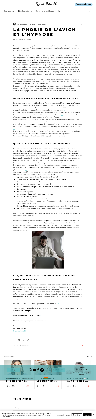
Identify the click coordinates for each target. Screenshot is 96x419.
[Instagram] (30, 370)
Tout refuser (76, 415)
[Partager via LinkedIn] (23, 340)
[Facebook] (38, 370)
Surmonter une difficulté (45, 11)
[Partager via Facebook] (14, 340)
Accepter (87, 415)
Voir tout (89, 356)
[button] (90, 11)
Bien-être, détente (25, 11)
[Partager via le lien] (28, 340)
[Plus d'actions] (81, 24)
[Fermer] (94, 414)
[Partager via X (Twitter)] (19, 340)
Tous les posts (9, 11)
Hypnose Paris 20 (46, 4)
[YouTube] (34, 370)
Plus (58, 11)
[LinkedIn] (42, 370)
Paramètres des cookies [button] (63, 415)
